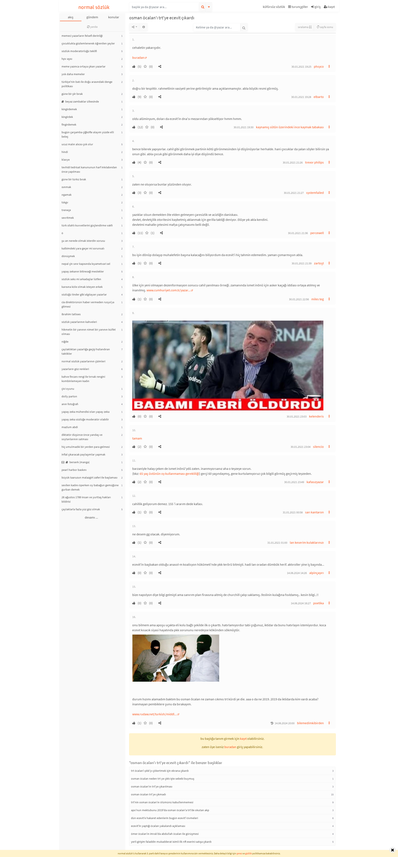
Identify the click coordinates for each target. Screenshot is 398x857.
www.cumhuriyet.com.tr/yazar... (169, 290)
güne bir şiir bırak (72, 94)
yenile (94, 27)
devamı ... (91, 517)
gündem (92, 17)
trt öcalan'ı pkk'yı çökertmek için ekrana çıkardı (160, 771)
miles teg (317, 299)
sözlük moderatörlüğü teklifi (79, 51)
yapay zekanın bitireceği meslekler (83, 271)
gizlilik (248, 853)
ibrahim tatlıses (71, 314)
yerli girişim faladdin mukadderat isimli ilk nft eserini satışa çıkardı (171, 842)
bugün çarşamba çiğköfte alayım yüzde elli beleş (88, 134)
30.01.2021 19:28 (301, 97)
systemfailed (315, 192)
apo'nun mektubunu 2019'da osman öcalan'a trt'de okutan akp (170, 810)
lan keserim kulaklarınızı (307, 542)
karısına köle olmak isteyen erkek (82, 287)
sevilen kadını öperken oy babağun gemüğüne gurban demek (90, 487)
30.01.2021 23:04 (301, 447)
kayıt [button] (243, 738)
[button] (274, 7)
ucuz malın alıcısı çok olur (77, 144)
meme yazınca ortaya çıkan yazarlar (84, 66)
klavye (66, 159)
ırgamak (67, 195)
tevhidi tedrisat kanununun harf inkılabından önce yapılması (89, 169)
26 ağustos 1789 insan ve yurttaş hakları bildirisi (86, 499)
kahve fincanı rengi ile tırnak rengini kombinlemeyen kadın (83, 379)
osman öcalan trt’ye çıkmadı (148, 794)
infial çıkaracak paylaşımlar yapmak (83, 454)
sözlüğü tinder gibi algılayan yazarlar (84, 294)
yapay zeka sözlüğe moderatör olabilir (85, 419)
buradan (138, 57)
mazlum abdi (70, 427)
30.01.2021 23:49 (294, 482)
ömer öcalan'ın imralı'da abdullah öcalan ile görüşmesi (165, 834)
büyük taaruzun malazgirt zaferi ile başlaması (89, 477)
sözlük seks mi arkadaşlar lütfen (81, 279)
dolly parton (69, 396)
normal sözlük (94, 7)
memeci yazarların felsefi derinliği (82, 36)
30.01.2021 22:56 (299, 299)
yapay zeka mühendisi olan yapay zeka (85, 412)
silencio (318, 446)
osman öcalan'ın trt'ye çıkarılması (151, 786)
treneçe (66, 210)
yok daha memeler (73, 74)
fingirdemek (69, 124)
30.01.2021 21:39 (302, 263)
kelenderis (316, 416)
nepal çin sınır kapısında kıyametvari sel (86, 264)
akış (70, 17)
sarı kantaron (314, 512)
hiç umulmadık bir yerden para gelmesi (86, 447)
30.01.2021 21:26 (293, 162)
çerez (239, 853)
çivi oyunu (68, 389)
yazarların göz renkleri (75, 369)
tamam (137, 438)
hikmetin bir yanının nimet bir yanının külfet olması (89, 332)
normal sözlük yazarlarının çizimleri (83, 361)
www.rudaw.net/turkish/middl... (154, 714)
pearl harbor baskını (74, 470)
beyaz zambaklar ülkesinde (82, 101)
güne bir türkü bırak (74, 179)
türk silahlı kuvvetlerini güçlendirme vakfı (87, 225)
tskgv (65, 202)
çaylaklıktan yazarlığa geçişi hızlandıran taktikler (86, 351)
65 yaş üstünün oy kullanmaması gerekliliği (169, 473)
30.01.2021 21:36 (298, 233)
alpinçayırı (316, 573)
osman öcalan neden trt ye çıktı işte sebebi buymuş (162, 778)
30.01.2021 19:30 (244, 127)
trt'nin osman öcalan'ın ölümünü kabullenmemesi (162, 802)
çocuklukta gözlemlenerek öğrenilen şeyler (88, 43)
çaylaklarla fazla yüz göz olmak (81, 509)
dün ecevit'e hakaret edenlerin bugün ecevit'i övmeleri (164, 818)
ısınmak (66, 187)
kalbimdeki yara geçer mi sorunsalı (83, 248)
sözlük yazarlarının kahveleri (79, 322)
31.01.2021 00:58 (293, 512)
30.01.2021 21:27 (294, 193)
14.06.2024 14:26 (297, 573)
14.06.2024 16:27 (301, 603)
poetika (318, 603)
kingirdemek (69, 109)
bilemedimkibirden (310, 723)
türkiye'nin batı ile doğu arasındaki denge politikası (87, 84)
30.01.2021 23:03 (297, 416)
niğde (65, 341)
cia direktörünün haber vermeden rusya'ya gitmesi (88, 304)
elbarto (319, 97)
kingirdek (67, 117)
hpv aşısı (67, 59)
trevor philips (314, 162)
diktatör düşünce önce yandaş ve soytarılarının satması (82, 437)
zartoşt (319, 263)
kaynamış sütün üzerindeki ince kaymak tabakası (290, 127)
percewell (317, 233)
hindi (65, 152)
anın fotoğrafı (70, 404)
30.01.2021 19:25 (301, 66)
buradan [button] (230, 747)
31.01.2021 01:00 (277, 542)
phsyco (319, 66)
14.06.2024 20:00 (285, 723)
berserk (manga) (79, 462)
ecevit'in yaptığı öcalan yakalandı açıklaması (158, 826)
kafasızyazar (315, 482)
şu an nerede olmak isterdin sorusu (83, 241)
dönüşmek (68, 256)
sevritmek (68, 218)
